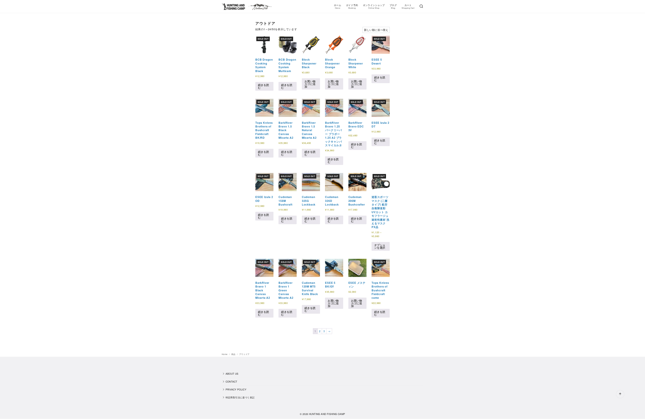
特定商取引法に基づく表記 (240, 397)
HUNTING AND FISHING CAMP (327, 414)
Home (225, 354)
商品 (233, 354)
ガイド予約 (352, 6)
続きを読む (263, 86)
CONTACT (231, 381)
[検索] (421, 6)
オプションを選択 (379, 246)
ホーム (337, 6)
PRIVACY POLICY (236, 389)
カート (408, 6)
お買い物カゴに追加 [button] (310, 84)
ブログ (393, 6)
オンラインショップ (374, 6)
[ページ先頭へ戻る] (620, 394)
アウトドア (244, 354)
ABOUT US (232, 373)
